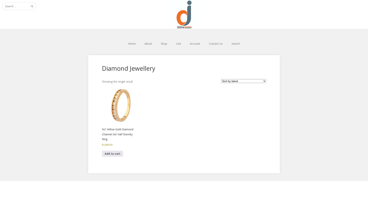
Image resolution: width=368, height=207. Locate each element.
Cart (178, 43)
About (148, 43)
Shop (164, 43)
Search (236, 43)
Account (195, 43)
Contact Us (216, 43)
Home (132, 43)
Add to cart (112, 153)
